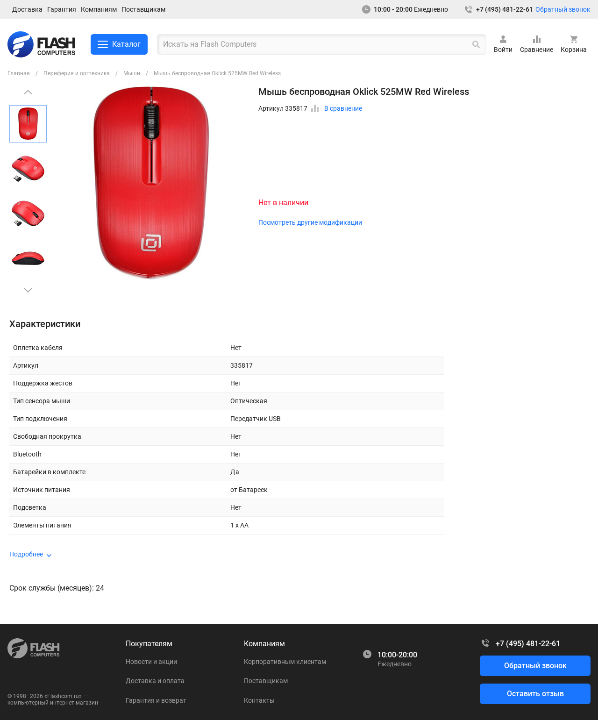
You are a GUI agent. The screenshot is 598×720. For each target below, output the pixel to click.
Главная (18, 73)
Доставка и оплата (155, 680)
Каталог (126, 44)
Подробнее (26, 554)
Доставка (27, 9)
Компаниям (99, 9)
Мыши (131, 73)
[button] (28, 290)
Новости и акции (151, 661)
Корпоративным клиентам (285, 661)
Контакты (259, 700)
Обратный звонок (563, 9)
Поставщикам (143, 9)
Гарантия (61, 9)
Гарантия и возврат (156, 700)
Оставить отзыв (535, 693)
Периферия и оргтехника (76, 73)
